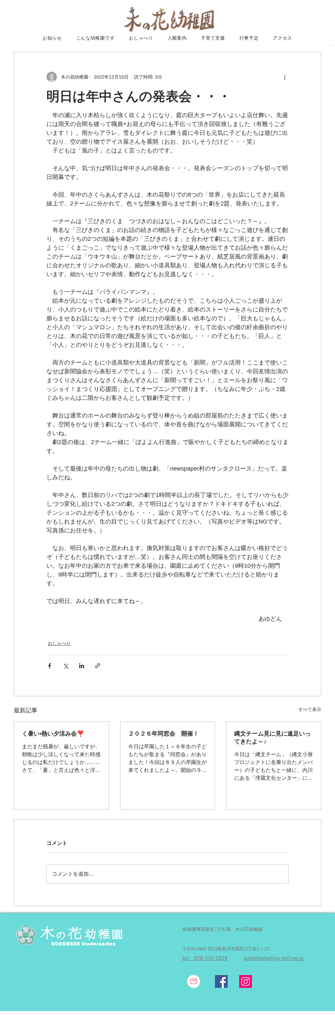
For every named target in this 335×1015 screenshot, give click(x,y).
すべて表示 (309, 709)
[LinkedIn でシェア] (82, 666)
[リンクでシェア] (98, 666)
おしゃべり (59, 643)
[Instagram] (245, 981)
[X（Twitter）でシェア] (65, 666)
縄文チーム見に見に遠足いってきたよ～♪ (272, 737)
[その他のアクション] (285, 77)
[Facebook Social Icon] (221, 981)
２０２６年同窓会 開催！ (163, 733)
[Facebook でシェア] (49, 666)
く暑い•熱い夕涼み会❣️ (53, 733)
